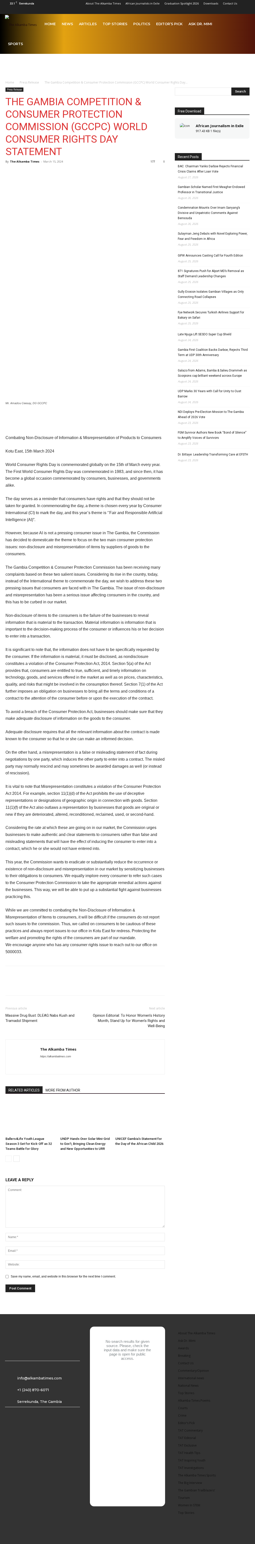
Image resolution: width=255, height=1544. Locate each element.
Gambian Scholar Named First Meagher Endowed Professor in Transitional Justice (211, 189)
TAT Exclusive (187, 1445)
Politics (141, 24)
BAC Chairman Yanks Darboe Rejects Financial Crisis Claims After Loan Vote (210, 169)
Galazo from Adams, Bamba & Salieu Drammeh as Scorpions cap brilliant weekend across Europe (212, 373)
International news (191, 1378)
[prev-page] (8, 1159)
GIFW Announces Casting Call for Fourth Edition (210, 255)
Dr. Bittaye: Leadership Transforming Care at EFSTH (213, 454)
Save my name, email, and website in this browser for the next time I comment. (63, 1276)
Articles (88, 24)
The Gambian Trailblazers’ (196, 1490)
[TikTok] (230, 10)
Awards (183, 1348)
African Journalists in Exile (143, 3)
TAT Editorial (187, 1438)
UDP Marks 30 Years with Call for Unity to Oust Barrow (209, 393)
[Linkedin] (205, 10)
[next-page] (16, 1159)
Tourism (184, 1498)
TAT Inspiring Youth (191, 1460)
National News (188, 1385)
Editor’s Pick (169, 24)
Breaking (184, 1356)
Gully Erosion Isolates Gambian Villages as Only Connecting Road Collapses (211, 294)
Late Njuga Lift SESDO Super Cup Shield (204, 334)
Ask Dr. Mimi (200, 24)
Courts (183, 1408)
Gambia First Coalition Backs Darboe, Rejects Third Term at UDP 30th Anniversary (213, 352)
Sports (15, 44)
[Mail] (213, 10)
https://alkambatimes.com (55, 1056)
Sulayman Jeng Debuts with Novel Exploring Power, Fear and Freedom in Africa (213, 236)
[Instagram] (197, 10)
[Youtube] (246, 10)
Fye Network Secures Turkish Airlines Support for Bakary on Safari (211, 315)
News (67, 24)
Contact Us (230, 3)
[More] (45, 173)
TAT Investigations (191, 1468)
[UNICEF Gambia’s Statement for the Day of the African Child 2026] (140, 1117)
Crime (182, 1415)
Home (50, 24)
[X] (238, 10)
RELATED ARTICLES (24, 1090)
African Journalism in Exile (220, 125)
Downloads (210, 3)
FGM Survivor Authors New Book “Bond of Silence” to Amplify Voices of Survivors (212, 435)
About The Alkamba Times (103, 3)
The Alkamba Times (24, 161)
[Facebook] (188, 10)
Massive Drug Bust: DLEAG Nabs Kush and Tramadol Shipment (39, 1018)
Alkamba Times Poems (194, 1400)
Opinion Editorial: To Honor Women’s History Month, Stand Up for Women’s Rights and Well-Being (129, 1020)
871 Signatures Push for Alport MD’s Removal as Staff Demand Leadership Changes (211, 273)
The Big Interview (190, 1483)
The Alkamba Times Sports (197, 1475)
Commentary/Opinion (193, 1370)
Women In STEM (189, 1505)
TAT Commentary (190, 1430)
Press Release (29, 82)
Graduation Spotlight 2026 (181, 3)
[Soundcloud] (221, 10)
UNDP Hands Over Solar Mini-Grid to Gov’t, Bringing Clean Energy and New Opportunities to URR (85, 1144)
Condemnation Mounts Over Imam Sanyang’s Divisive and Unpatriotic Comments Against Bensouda (209, 213)
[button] (244, 24)
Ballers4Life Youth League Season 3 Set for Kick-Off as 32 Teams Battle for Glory (28, 1144)
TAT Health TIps (189, 1453)
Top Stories (115, 24)
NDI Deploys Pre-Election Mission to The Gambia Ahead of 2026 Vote (211, 414)
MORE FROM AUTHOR (63, 1090)
